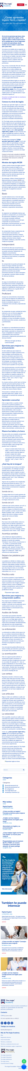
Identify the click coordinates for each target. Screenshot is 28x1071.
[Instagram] (5, 1023)
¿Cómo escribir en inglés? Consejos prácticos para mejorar (14, 812)
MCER (19, 180)
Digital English (7, 806)
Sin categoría (8, 789)
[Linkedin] (12, 1023)
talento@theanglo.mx (6, 1029)
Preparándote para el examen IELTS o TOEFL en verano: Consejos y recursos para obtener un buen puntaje (13, 843)
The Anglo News (9, 790)
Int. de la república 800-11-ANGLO (10, 1018)
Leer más (4, 921)
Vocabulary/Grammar (11, 792)
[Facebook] (2, 1023)
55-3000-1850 (8, 1015)
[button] (26, 4)
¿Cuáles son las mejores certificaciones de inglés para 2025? (13, 819)
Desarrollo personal (10, 785)
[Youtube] (8, 1023)
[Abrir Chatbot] (24, 1067)
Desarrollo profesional (11, 787)
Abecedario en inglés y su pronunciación (11, 827)
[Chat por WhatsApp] (24, 1061)
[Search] (23, 769)
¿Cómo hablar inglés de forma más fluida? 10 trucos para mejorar (13, 834)
